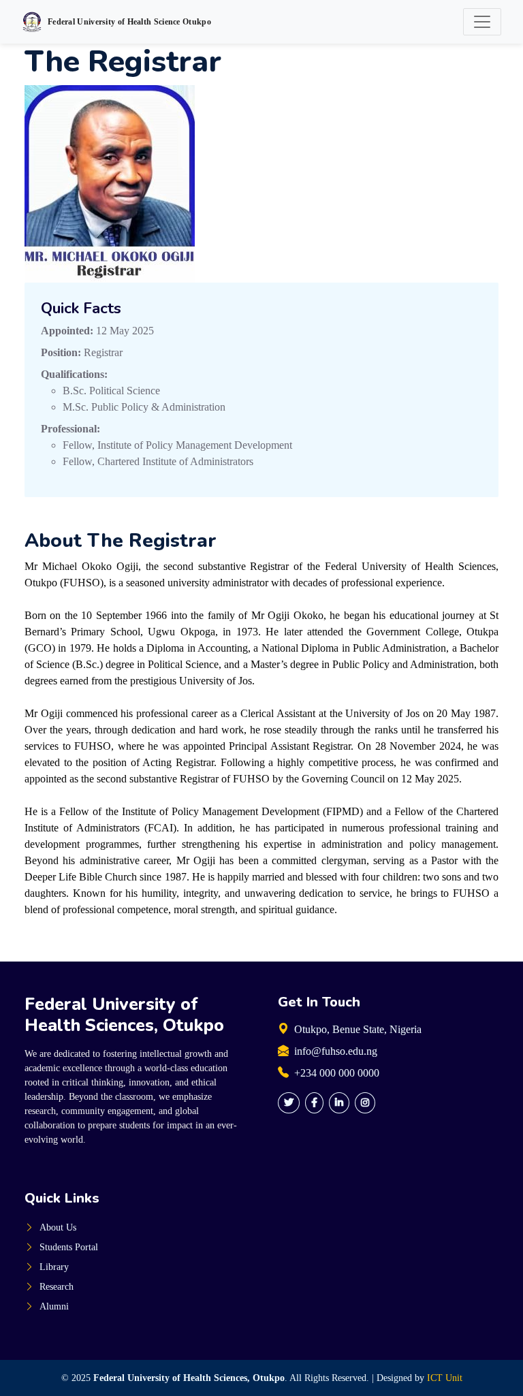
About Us (57, 1227)
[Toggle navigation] (482, 21)
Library (54, 1267)
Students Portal (68, 1247)
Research (56, 1287)
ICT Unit (444, 1378)
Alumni (54, 1306)
